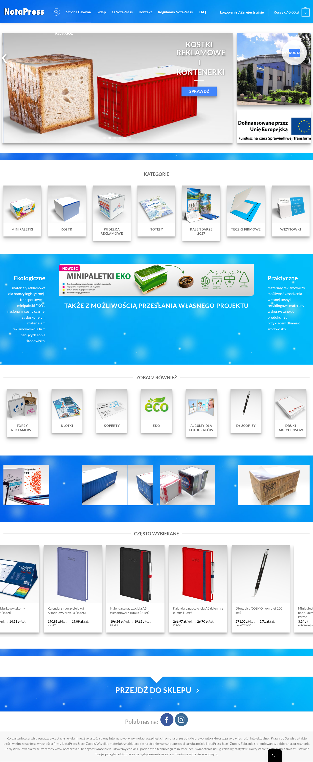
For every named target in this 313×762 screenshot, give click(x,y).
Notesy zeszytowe (284, 608)
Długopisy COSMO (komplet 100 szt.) (107, 610)
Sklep (101, 12)
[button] (56, 12)
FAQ (202, 12)
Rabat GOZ (64, 33)
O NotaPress (122, 12)
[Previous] (12, 88)
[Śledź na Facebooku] (166, 719)
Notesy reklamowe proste (228, 608)
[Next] (222, 88)
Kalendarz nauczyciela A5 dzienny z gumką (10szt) (47, 610)
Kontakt (145, 12)
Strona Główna (78, 12)
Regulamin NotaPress (175, 12)
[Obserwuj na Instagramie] (181, 719)
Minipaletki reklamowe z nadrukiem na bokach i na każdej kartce (170, 612)
